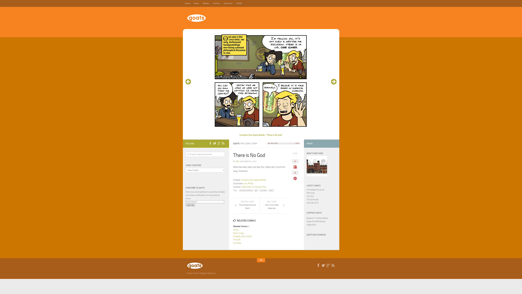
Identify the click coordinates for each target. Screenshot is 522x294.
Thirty (235, 230)
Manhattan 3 (248, 187)
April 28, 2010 (312, 203)
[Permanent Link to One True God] (317, 175)
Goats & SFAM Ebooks (316, 221)
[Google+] (219, 143)
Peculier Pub (260, 187)
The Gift (236, 239)
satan (271, 190)
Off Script (311, 193)
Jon (245, 183)
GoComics (228, 3)
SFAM (239, 3)
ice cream (263, 190)
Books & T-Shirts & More (317, 218)
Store (196, 3)
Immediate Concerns (315, 190)
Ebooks (206, 3)
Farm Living (238, 233)
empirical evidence (246, 190)
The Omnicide (312, 199)
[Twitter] (214, 143)
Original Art (311, 224)
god (256, 190)
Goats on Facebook (316, 235)
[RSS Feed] (223, 143)
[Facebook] (210, 143)
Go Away (237, 243)
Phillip (250, 183)
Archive (216, 3)
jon (237, 161)
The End (310, 196)
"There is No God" (274, 135)
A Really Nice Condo (242, 236)
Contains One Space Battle (252, 135)
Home (187, 3)
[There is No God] (261, 131)
